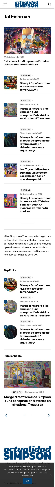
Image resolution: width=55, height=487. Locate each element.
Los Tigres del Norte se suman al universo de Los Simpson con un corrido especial (34, 174)
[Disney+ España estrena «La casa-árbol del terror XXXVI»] (10, 285)
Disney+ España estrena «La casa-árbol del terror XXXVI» (35, 86)
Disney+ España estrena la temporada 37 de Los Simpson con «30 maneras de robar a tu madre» (35, 205)
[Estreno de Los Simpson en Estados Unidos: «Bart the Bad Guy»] (27, 40)
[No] (51, 474)
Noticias (25, 75)
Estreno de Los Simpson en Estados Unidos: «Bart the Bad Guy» (26, 63)
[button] (5, 4)
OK (27, 480)
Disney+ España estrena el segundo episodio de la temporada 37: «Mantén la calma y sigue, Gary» (35, 144)
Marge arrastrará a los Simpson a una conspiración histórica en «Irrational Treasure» (35, 113)
